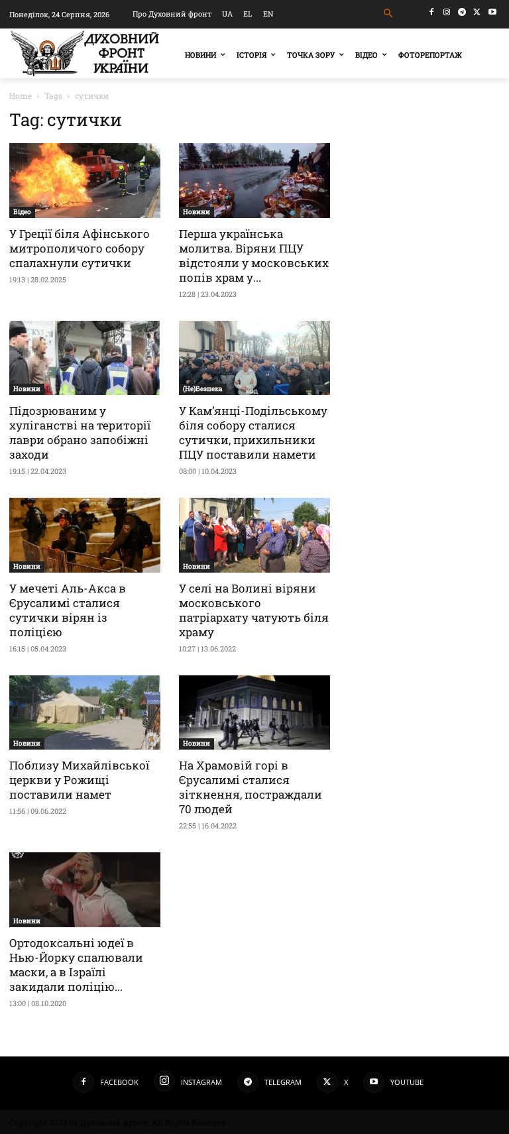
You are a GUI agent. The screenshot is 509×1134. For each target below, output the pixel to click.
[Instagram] (447, 12)
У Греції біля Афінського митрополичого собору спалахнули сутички (79, 248)
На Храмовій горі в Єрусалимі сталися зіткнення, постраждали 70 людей (250, 787)
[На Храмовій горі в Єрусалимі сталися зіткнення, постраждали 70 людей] (254, 712)
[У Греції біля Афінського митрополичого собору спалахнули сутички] (84, 180)
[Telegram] (462, 12)
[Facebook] (431, 12)
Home (20, 95)
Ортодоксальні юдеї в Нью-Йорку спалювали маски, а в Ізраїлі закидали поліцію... (76, 964)
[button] (388, 13)
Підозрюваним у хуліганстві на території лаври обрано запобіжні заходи (79, 432)
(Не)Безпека (203, 388)
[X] (476, 12)
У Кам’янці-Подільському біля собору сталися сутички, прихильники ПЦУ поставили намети (253, 432)
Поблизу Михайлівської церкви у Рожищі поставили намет (79, 780)
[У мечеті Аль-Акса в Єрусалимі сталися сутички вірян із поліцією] (84, 535)
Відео (22, 211)
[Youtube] (492, 12)
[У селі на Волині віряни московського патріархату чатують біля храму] (254, 535)
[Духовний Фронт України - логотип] (84, 53)
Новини (196, 211)
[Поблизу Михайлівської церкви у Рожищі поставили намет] (84, 712)
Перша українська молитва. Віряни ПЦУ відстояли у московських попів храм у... (254, 255)
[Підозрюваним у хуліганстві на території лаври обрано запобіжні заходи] (84, 358)
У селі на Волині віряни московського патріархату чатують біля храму (254, 610)
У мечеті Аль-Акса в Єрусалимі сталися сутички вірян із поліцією (67, 610)
